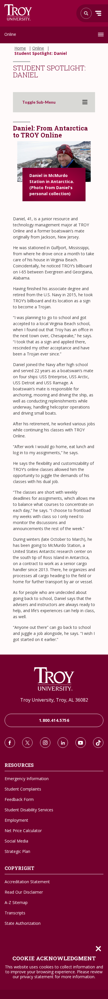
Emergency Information (27, 778)
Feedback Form (19, 799)
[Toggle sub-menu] (85, 102)
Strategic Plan (17, 851)
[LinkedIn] (63, 742)
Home (20, 48)
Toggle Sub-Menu (39, 102)
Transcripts (15, 913)
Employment (16, 820)
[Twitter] (27, 742)
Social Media (16, 841)
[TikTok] (98, 742)
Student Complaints (23, 789)
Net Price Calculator (23, 830)
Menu (98, 13)
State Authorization (23, 923)
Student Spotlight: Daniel (40, 53)
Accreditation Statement (27, 881)
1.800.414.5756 (54, 720)
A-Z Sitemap (16, 902)
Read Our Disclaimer (24, 892)
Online (10, 34)
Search (18, 12)
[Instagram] (45, 742)
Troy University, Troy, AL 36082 (54, 700)
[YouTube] (80, 742)
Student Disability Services (29, 809)
